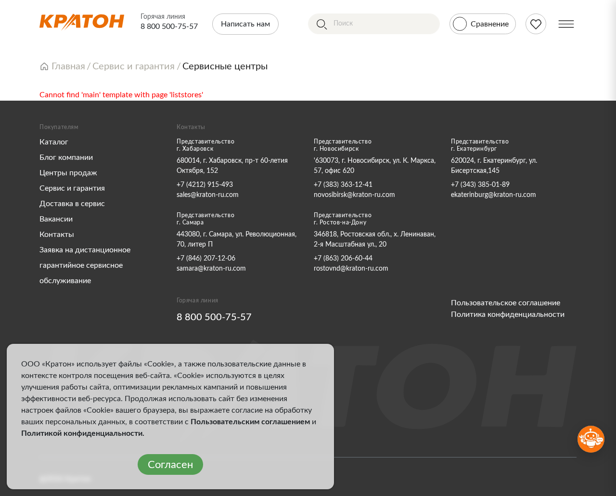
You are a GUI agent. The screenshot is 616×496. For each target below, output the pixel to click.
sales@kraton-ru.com (208, 195)
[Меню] (566, 23)
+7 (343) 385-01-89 (480, 185)
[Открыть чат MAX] (591, 439)
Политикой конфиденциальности (81, 433)
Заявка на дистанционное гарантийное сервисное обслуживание (84, 265)
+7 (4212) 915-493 (205, 185)
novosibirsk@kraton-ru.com (354, 195)
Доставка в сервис (72, 204)
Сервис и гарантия (72, 188)
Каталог (53, 142)
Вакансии (56, 219)
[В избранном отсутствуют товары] (536, 23)
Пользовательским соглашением (250, 422)
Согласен (170, 464)
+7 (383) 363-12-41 (343, 185)
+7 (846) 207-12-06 (206, 258)
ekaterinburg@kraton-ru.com (493, 195)
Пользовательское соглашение (505, 303)
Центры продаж (68, 173)
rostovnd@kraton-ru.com (351, 268)
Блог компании (66, 157)
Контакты (56, 234)
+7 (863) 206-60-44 (343, 258)
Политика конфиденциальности (508, 314)
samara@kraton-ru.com (211, 268)
